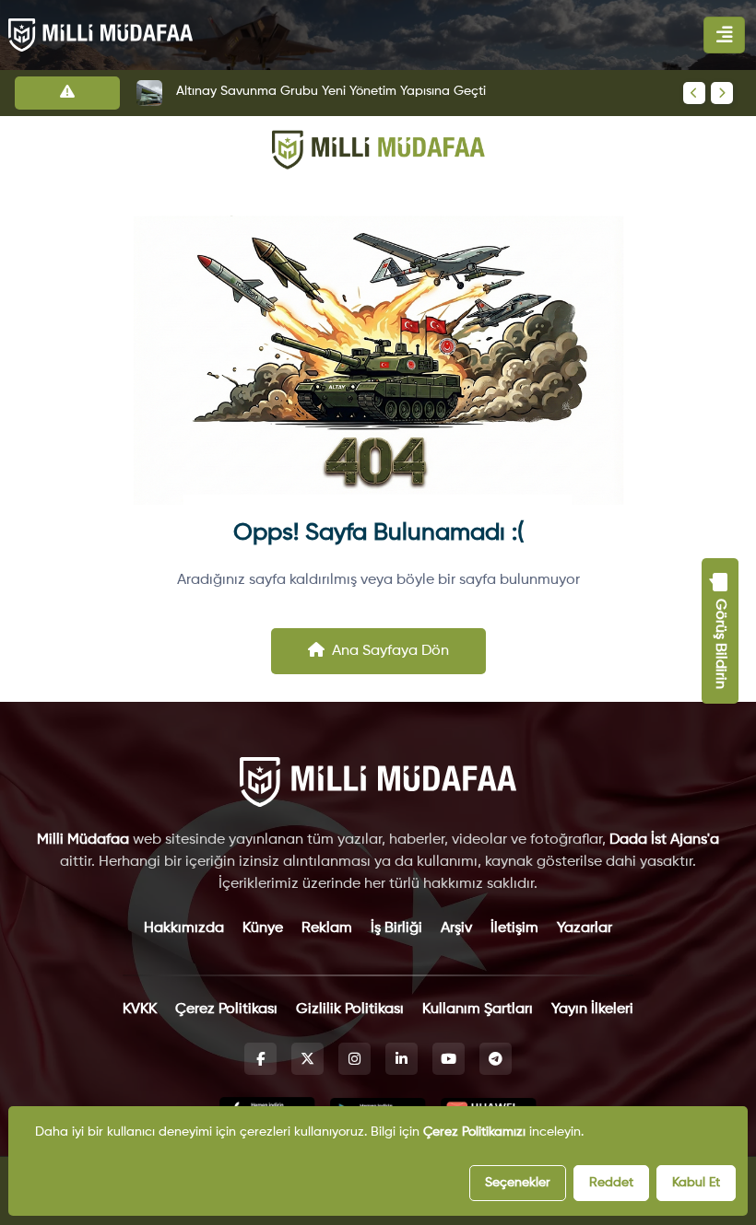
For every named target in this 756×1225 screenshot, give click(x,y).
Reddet (611, 1182)
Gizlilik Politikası (350, 1009)
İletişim (514, 928)
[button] (720, 631)
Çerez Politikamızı (474, 1132)
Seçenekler (517, 1182)
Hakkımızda (184, 928)
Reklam (326, 928)
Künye (262, 928)
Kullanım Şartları (477, 1009)
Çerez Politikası (226, 1009)
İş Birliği (396, 928)
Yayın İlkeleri (592, 1009)
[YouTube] (448, 1059)
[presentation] (694, 93)
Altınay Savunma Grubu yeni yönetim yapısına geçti (331, 91)
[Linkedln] (401, 1059)
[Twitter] (307, 1059)
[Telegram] (495, 1059)
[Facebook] (260, 1059)
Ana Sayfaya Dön (390, 651)
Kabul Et (696, 1182)
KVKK (140, 1009)
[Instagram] (354, 1059)
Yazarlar (584, 928)
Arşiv (456, 928)
